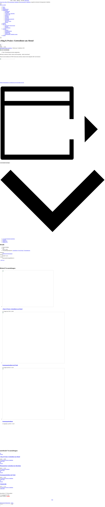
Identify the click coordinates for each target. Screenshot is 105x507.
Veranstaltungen (27, 250)
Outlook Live (5, 242)
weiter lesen (26, 0)
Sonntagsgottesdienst (7, 421)
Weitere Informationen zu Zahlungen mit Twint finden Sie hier (12, 82)
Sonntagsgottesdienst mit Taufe (10, 365)
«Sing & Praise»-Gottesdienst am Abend (12, 309)
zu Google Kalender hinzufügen (8, 238)
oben (52, 499)
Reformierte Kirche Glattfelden (6, 48)
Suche (12, 502)
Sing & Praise (20, 250)
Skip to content (3, 4)
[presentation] (27, 306)
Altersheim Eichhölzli (5, 469)
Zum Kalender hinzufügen (4, 162)
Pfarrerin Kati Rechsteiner (7, 253)
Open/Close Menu (3, 2)
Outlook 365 (4, 241)
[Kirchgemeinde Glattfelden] (19, 2)
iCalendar (4, 239)
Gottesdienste (15, 250)
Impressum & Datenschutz (5, 502)
